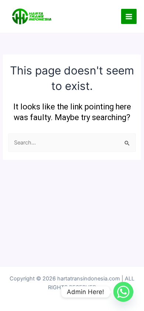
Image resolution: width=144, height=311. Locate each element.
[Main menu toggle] (129, 16)
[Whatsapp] (123, 292)
